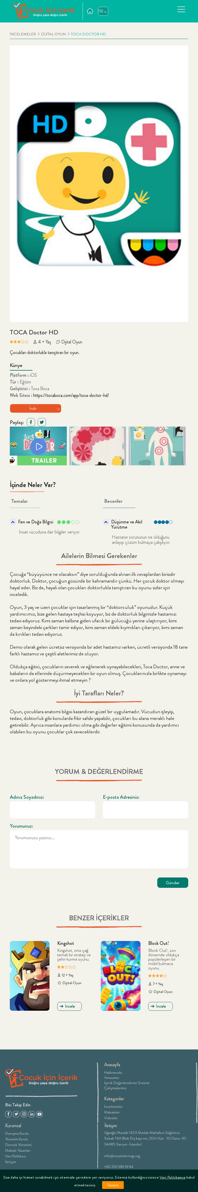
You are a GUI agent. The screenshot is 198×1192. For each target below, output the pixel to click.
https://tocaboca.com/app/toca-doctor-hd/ (71, 395)
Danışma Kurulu (17, 1133)
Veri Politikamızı (172, 1177)
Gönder (173, 883)
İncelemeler (113, 1106)
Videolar (111, 1117)
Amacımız (111, 1077)
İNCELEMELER (23, 34)
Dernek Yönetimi (18, 1144)
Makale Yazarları (17, 1150)
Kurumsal (13, 1125)
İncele (70, 1006)
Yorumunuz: (21, 826)
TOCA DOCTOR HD (88, 34)
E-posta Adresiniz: (121, 797)
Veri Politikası (15, 1155)
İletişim (10, 1161)
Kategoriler (114, 1098)
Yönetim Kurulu (16, 1138)
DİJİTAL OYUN (53, 34)
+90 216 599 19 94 (118, 1166)
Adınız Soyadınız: (27, 797)
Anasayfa (112, 1064)
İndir (33, 408)
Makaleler (112, 1111)
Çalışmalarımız (115, 1088)
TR (100, 11)
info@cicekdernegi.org (122, 1155)
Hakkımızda (113, 1072)
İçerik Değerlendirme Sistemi (127, 1083)
